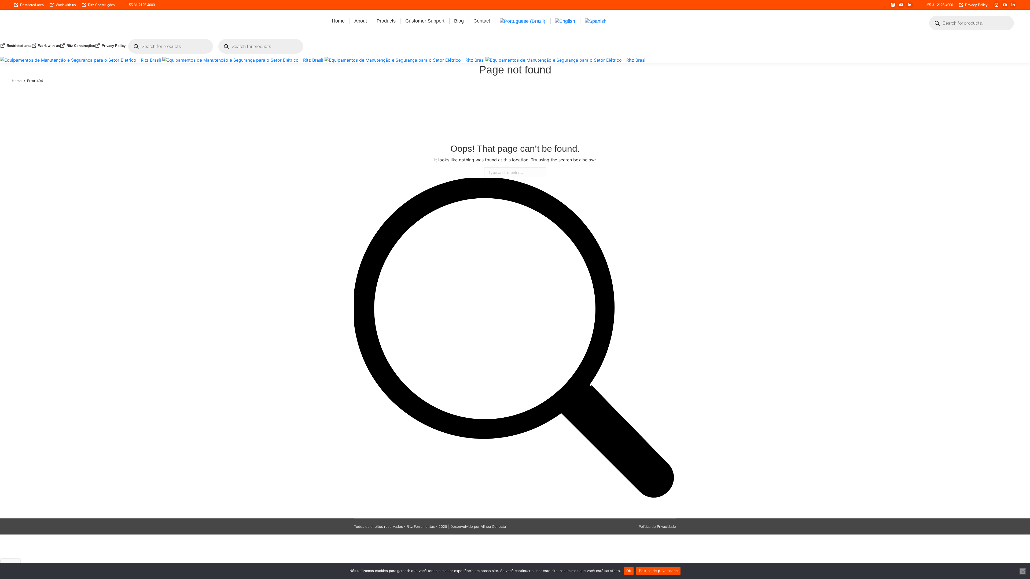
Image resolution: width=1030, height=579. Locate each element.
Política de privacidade (658, 571)
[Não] (1023, 571)
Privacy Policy (976, 5)
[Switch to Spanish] (596, 20)
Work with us (66, 5)
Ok (628, 571)
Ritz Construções (101, 5)
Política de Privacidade (657, 526)
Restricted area (32, 5)
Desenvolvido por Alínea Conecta (478, 526)
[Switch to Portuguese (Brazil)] (522, 20)
